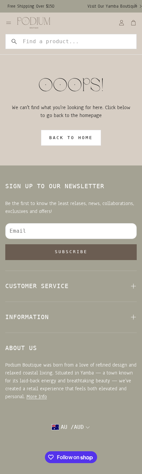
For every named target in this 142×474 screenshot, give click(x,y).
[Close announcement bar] (135, 5)
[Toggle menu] (8, 22)
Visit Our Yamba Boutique (110, 6)
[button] (71, 41)
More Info (36, 396)
